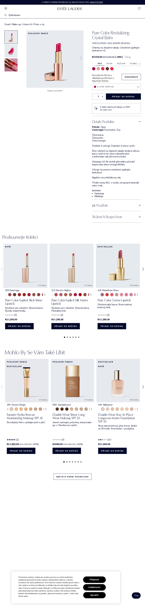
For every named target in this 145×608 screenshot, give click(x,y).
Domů (7, 24)
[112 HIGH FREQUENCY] (61, 294)
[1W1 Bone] (132, 409)
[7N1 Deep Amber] (67, 409)
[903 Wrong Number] (34, 294)
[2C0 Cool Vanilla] (71, 409)
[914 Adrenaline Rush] (19, 294)
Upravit (94, 595)
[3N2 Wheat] (40, 409)
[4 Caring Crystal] (103, 68)
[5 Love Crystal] (93, 68)
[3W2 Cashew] (35, 409)
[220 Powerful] (131, 294)
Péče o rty (39, 24)
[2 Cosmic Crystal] (98, 68)
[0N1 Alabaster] (103, 409)
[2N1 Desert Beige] (11, 409)
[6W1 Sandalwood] (57, 409)
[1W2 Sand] (16, 409)
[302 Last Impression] (75, 294)
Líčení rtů (27, 24)
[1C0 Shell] (107, 409)
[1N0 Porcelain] (112, 409)
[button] (136, 595)
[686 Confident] (126, 294)
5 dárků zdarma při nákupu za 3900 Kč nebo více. (72, 2)
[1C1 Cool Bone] (122, 409)
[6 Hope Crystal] (107, 68)
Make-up (16, 24)
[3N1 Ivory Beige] (26, 409)
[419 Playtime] (24, 294)
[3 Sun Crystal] (112, 68)
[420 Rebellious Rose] (102, 294)
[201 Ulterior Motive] (66, 294)
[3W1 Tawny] (31, 409)
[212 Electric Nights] (56, 294)
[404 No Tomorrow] (14, 294)
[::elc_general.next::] (44, 294)
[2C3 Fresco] (86, 409)
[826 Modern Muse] (117, 294)
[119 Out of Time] (38, 294)
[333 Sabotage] (10, 294)
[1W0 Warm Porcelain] (117, 409)
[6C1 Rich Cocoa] (62, 409)
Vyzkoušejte (131, 77)
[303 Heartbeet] (80, 294)
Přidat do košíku (123, 97)
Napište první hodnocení (72, 477)
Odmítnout (94, 587)
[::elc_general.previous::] (7, 294)
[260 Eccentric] (121, 294)
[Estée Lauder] (69, 8)
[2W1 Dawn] (21, 409)
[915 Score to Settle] (29, 294)
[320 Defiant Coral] (112, 294)
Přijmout (94, 579)
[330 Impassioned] (107, 294)
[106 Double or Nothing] (85, 294)
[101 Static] (70, 294)
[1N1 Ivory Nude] (127, 409)
